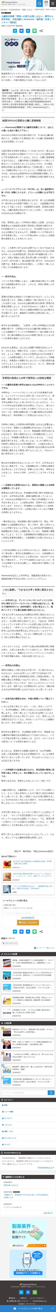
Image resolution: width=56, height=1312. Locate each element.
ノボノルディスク (11, 943)
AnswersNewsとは (45, 1167)
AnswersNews (14, 9)
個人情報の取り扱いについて (17, 1301)
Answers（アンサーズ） (27, 1304)
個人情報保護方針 (28, 917)
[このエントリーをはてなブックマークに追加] (28, 31)
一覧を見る (47, 1213)
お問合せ (23, 1298)
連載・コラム (27, 9)
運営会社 (12, 1298)
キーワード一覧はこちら (46, 948)
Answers (4, 9)
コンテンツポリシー (37, 1298)
